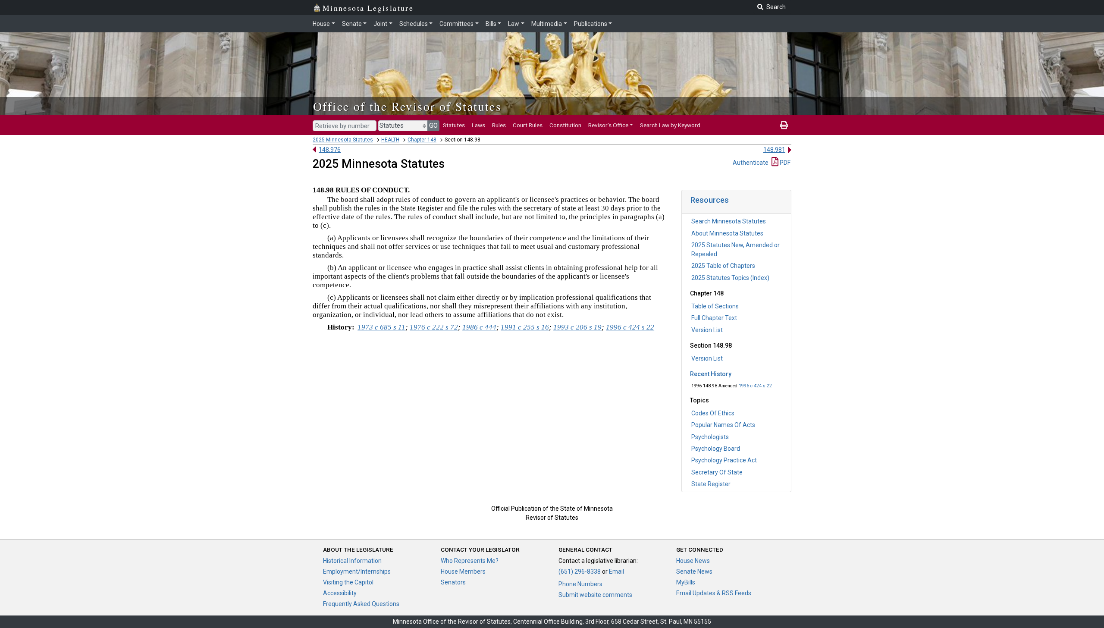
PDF (784, 162)
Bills (491, 23)
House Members (463, 571)
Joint (380, 23)
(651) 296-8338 (579, 571)
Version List (707, 330)
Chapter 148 (422, 140)
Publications (590, 23)
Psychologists (710, 436)
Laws (478, 125)
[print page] (784, 125)
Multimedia (546, 23)
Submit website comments (595, 594)
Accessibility (340, 593)
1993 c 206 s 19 (577, 327)
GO (433, 125)
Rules (499, 125)
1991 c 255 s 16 (525, 327)
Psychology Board (715, 448)
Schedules (413, 23)
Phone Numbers (580, 584)
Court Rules (528, 125)
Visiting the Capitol (348, 582)
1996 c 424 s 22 (755, 386)
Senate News (694, 571)
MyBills (685, 582)
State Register (711, 483)
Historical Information (352, 560)
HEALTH (390, 140)
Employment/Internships (357, 571)
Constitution (565, 125)
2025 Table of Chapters (723, 265)
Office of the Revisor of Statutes (407, 106)
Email (616, 571)
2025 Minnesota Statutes (343, 140)
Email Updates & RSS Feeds (713, 593)
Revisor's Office (608, 125)
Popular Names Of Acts (723, 424)
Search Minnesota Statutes (728, 221)
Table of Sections (715, 306)
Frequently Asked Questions (361, 603)
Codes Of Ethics (712, 413)
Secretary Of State (717, 472)
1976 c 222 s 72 (434, 327)
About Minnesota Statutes (727, 233)
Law (513, 23)
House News (693, 560)
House (321, 23)
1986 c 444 (479, 327)
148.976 (330, 149)
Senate (352, 23)
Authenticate (750, 162)
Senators (453, 582)
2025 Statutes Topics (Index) (730, 277)
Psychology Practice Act (724, 460)
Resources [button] (709, 199)
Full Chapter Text (714, 317)
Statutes (454, 125)
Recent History (710, 374)
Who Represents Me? (470, 560)
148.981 (774, 149)
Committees (456, 23)
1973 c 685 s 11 (381, 327)
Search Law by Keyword (670, 125)
